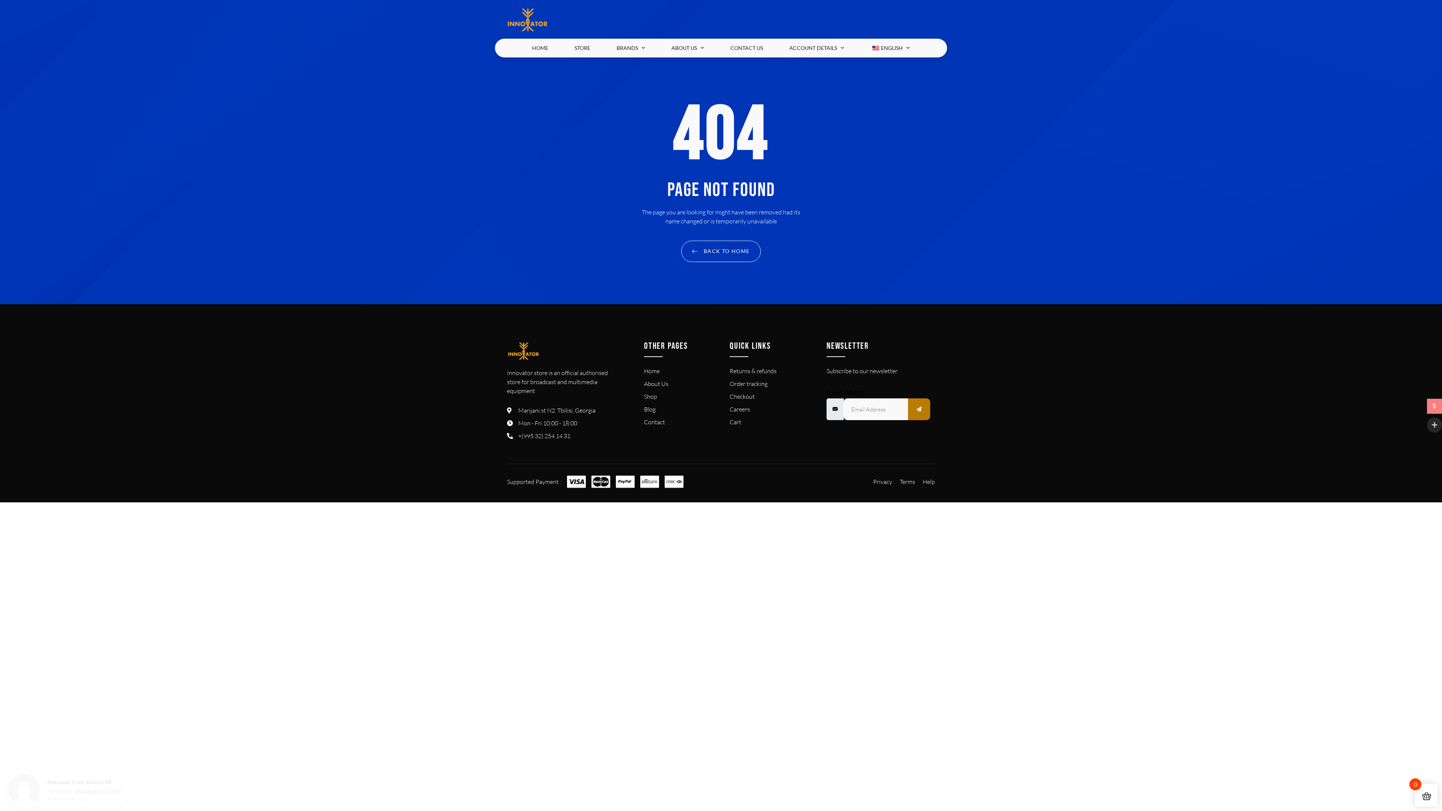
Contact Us (746, 48)
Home (540, 48)
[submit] (919, 409)
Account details (813, 48)
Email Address (847, 392)
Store (582, 48)
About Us (684, 48)
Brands (627, 48)
